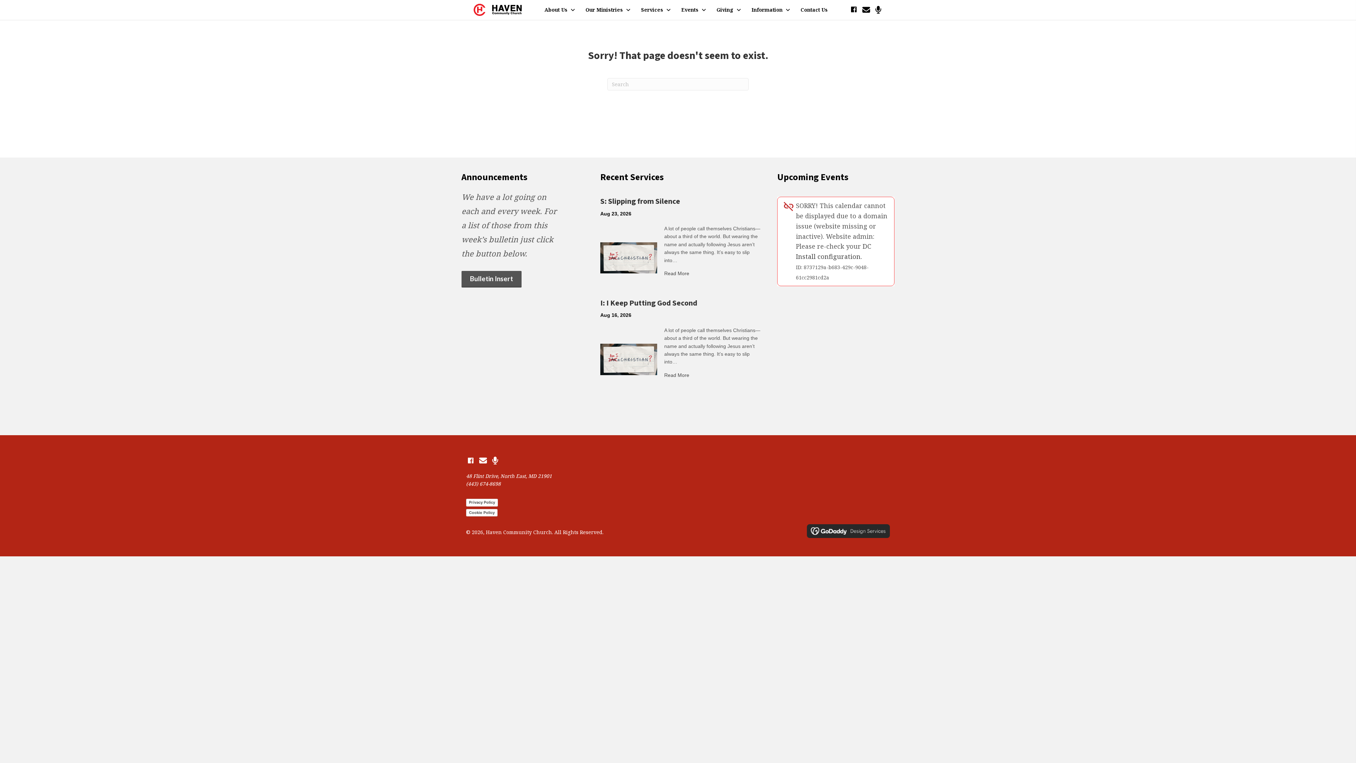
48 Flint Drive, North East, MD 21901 (509, 476)
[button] (853, 9)
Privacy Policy (482, 502)
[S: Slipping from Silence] (628, 257)
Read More (676, 273)
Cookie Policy (482, 512)
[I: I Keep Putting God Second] (628, 359)
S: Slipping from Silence (640, 201)
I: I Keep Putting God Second (648, 303)
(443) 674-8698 (483, 483)
